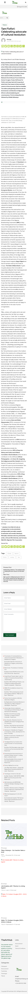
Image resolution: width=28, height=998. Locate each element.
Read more (7, 665)
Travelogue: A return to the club (12, 774)
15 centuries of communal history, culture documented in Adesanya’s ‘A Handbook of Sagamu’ (13, 657)
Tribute (4, 25)
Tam (19, 557)
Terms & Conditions (20, 948)
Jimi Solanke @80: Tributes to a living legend (13, 887)
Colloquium (4, 966)
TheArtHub (4, 971)
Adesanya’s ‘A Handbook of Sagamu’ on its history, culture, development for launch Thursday (14, 731)
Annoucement (18, 943)
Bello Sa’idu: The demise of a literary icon (13, 668)
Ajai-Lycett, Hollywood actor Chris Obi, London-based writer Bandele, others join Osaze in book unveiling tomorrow (14, 579)
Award (16, 946)
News (2, 854)
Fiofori (4, 557)
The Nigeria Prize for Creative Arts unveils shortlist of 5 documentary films (13, 743)
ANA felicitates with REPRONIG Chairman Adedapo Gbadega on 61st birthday (13, 783)
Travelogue (4, 973)
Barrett (17, 553)
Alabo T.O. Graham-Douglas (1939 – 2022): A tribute (12, 921)
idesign (9, 39)
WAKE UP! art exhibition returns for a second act (13, 689)
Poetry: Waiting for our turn (11, 765)
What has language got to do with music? (13, 794)
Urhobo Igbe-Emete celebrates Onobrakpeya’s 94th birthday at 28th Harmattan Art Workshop (14, 709)
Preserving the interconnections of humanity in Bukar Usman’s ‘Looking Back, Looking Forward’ (13, 755)
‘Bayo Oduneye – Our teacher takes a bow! (13, 851)
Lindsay (12, 557)
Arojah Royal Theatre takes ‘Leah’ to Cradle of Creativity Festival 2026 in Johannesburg (13, 677)
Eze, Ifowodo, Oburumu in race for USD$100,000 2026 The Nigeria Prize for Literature (14, 721)
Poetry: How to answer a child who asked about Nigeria (13, 699)
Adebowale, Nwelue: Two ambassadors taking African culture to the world (14, 571)
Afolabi (9, 553)
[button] (5, 2)
